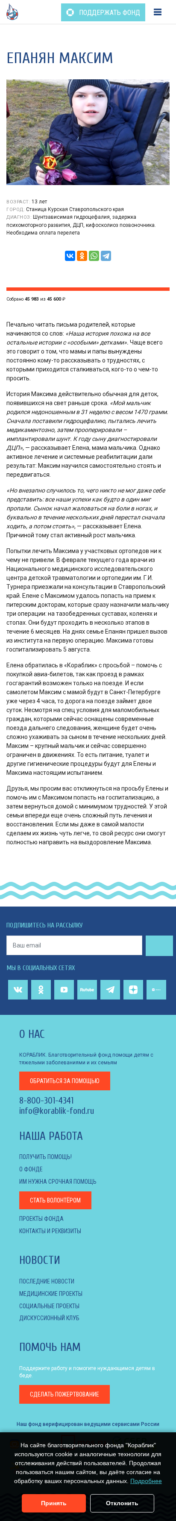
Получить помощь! (45, 1156)
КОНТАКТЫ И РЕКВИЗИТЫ (50, 1231)
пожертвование (64, 1394)
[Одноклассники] (82, 256)
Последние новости (46, 1281)
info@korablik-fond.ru (56, 1111)
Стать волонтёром (55, 1200)
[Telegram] (106, 256)
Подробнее (146, 1481)
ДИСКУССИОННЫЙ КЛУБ (49, 1318)
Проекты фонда (41, 1218)
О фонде (31, 1169)
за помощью (65, 1081)
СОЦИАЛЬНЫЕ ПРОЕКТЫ (49, 1306)
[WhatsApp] (94, 256)
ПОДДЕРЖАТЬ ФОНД (108, 13)
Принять (54, 1503)
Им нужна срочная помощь (58, 1181)
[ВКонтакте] (70, 256)
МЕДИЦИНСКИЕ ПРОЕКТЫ (50, 1293)
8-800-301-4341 (46, 1100)
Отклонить (122, 1503)
